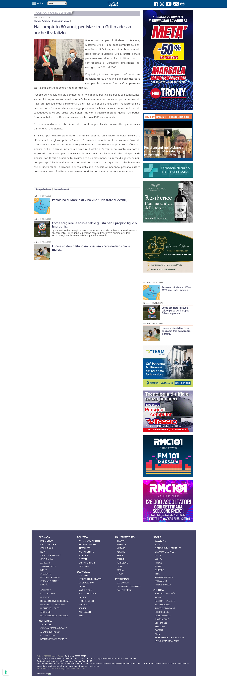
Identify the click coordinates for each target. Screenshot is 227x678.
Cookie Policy (58, 668)
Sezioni (40, 3)
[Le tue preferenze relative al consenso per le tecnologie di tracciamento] (6, 672)
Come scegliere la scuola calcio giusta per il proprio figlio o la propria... (175, 310)
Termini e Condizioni (76, 668)
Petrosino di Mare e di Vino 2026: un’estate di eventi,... (176, 288)
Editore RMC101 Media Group (50, 656)
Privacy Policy (43, 668)
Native (37, 196)
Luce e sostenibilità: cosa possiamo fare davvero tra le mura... (176, 331)
